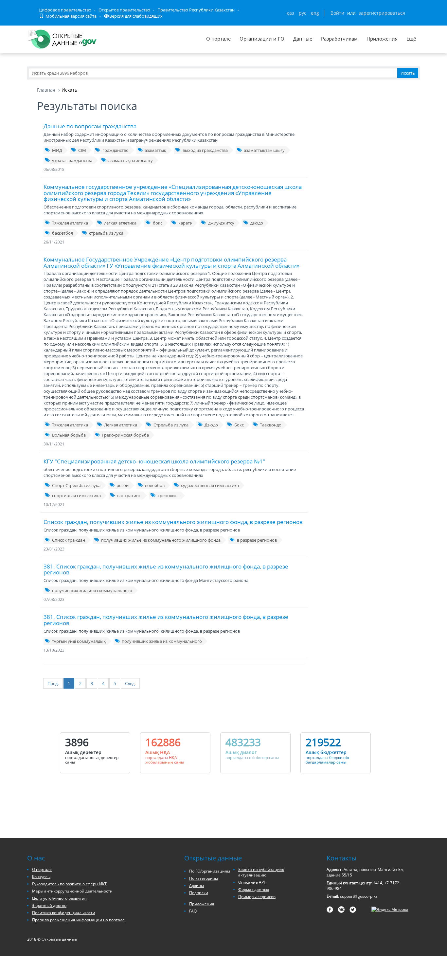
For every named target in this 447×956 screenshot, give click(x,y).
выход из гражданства (205, 150)
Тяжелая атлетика (70, 223)
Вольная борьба (69, 435)
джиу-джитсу (221, 223)
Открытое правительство (124, 10)
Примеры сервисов (257, 896)
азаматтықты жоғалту (130, 160)
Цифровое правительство (65, 10)
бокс (157, 223)
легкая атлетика (120, 223)
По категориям (203, 878)
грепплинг (168, 495)
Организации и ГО (262, 38)
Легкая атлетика (120, 425)
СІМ (82, 150)
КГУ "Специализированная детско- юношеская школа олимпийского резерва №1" (154, 461)
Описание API (251, 882)
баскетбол (62, 233)
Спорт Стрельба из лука (76, 485)
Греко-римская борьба (125, 435)
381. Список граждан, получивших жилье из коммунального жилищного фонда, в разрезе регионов (166, 569)
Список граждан (68, 540)
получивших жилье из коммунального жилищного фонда (161, 540)
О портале (218, 38)
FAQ (193, 911)
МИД (57, 150)
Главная (46, 90)
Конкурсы (41, 876)
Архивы (196, 885)
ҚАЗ (290, 13)
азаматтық (155, 150)
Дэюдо (211, 425)
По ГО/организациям (209, 871)
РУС (302, 13)
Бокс (239, 425)
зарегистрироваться (382, 13)
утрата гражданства (72, 160)
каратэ (185, 223)
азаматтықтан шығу (264, 150)
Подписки (198, 892)
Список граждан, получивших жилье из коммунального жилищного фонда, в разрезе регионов (173, 522)
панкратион (129, 495)
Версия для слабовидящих (136, 16)
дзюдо (256, 223)
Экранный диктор (49, 905)
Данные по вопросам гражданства (90, 126)
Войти (337, 13)
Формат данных (253, 889)
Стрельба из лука (170, 425)
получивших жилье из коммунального (92, 590)
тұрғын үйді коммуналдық (79, 641)
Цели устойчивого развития (59, 898)
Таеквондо (270, 425)
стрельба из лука (106, 233)
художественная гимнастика (210, 485)
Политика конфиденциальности (63, 912)
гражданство (115, 150)
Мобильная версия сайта (71, 16)
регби (122, 485)
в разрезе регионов (257, 540)
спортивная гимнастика (76, 495)
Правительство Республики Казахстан (196, 10)
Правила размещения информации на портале (78, 920)
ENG (315, 13)
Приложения (382, 38)
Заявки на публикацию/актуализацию (261, 872)
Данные (302, 38)
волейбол (155, 485)
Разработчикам (339, 38)
